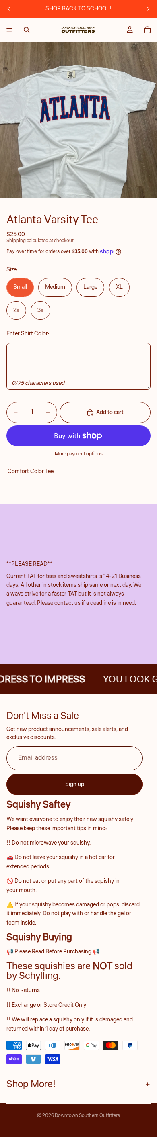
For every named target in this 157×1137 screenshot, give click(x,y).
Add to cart (110, 412)
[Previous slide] (9, 9)
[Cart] (147, 30)
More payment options (79, 454)
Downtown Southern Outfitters (87, 1115)
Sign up (74, 784)
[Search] (26, 30)
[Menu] (9, 29)
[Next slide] (148, 9)
